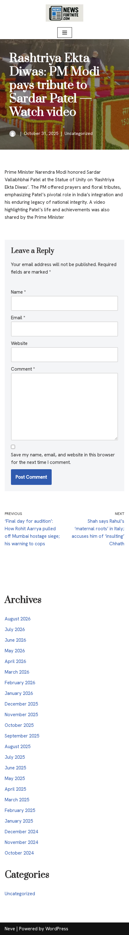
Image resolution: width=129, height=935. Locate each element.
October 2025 (19, 725)
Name (18, 292)
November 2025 (21, 715)
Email (18, 318)
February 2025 (20, 810)
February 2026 (20, 683)
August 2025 (17, 746)
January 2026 (19, 693)
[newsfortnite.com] (64, 13)
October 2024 (19, 853)
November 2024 (21, 842)
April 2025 (15, 789)
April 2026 (15, 661)
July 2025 (15, 757)
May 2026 (15, 651)
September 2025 (22, 736)
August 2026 (17, 619)
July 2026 (15, 629)
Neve (10, 929)
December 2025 (21, 704)
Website (19, 343)
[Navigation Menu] (64, 32)
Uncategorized (78, 133)
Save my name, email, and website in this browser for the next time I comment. (63, 458)
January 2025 (19, 821)
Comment (23, 369)
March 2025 (17, 800)
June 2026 (15, 640)
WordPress (56, 929)
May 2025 (15, 778)
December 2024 (21, 832)
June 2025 (15, 768)
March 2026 (17, 672)
